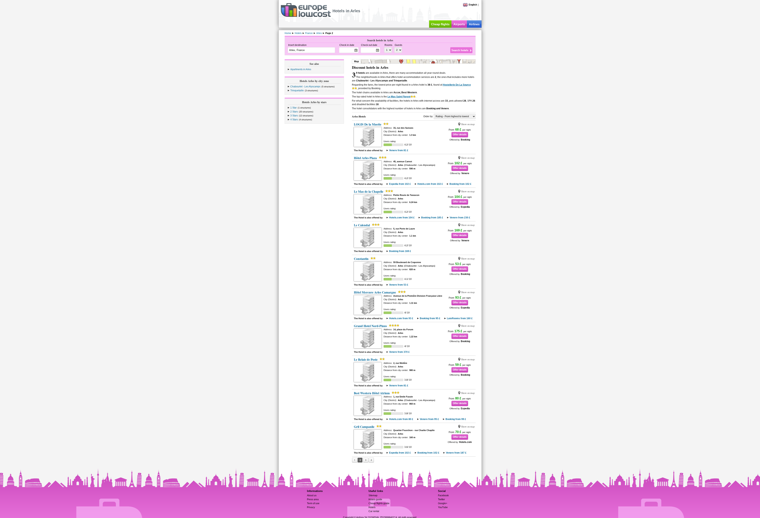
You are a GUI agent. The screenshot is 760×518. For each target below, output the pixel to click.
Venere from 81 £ (398, 150)
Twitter (441, 499)
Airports (459, 24)
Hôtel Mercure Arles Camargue (375, 292)
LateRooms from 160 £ (460, 318)
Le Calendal (362, 225)
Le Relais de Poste (366, 359)
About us (311, 495)
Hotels (372, 507)
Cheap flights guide (379, 503)
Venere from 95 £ (429, 419)
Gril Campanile (364, 427)
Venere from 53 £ (398, 284)
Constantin (361, 259)
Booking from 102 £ (460, 184)
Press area (313, 499)
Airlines (474, 24)
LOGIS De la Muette (367, 124)
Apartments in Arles (300, 69)
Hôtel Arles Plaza (365, 158)
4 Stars (294, 119)
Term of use (313, 503)
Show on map (468, 124)
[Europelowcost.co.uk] (306, 16)
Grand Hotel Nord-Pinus (370, 326)
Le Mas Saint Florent (399, 96)
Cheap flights (440, 24)
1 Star (293, 107)
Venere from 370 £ (399, 352)
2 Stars (294, 111)
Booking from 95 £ (430, 318)
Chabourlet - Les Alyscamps (305, 86)
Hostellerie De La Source (457, 84)
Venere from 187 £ (456, 452)
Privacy (311, 507)
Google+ (442, 503)
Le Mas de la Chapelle (368, 191)
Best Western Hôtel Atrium (372, 393)
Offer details (460, 134)
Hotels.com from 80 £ (401, 419)
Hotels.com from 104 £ (402, 217)
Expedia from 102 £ (400, 184)
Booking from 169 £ (400, 251)
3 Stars (294, 115)
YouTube (443, 507)
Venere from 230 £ (460, 217)
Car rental (374, 511)
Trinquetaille (297, 90)
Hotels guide (375, 499)
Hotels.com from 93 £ (401, 318)
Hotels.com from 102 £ (430, 184)
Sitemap (373, 495)
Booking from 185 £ (432, 217)
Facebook (443, 495)
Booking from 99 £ (456, 419)
